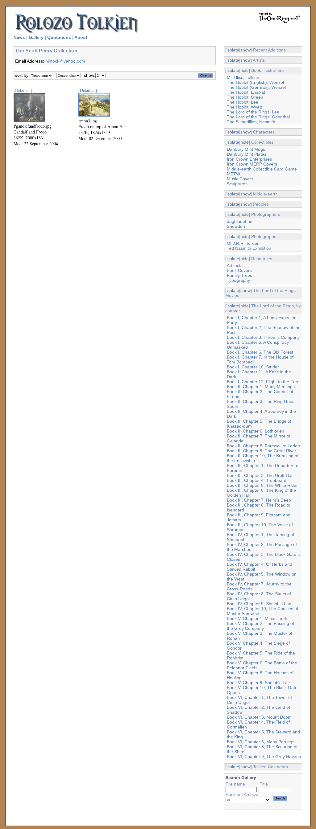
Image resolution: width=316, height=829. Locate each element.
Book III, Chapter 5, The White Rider (262, 485)
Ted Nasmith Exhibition (249, 248)
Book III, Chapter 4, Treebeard (256, 480)
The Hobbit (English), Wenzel (255, 82)
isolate (233, 49)
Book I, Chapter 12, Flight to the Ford (263, 381)
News (19, 37)
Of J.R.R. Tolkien (243, 243)
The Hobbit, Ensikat (246, 92)
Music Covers (240, 178)
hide (244, 70)
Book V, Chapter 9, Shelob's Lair (258, 682)
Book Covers (239, 270)
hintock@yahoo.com (65, 61)
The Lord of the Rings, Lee (253, 111)
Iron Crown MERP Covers (252, 164)
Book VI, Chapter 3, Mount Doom (259, 717)
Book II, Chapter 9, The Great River (261, 450)
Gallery (36, 37)
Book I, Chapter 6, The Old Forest (260, 352)
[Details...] (23, 90)
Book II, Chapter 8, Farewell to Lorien (263, 445)
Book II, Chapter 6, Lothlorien (255, 431)
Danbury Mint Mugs (246, 149)
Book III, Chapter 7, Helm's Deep (259, 500)
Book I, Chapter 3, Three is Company (263, 337)
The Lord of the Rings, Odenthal (258, 116)
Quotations (59, 37)
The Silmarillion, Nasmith (251, 121)
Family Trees (239, 275)
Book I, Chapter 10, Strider (253, 366)
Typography (238, 280)
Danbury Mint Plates (246, 154)
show (245, 49)
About (80, 37)
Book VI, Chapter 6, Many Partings (260, 741)
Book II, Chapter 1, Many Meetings (261, 386)
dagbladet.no (239, 221)
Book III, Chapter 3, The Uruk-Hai (259, 475)
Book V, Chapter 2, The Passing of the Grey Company (260, 626)
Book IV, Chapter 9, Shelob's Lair (259, 603)
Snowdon (236, 226)
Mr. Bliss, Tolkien (243, 77)
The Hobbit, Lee (242, 102)
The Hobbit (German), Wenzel (256, 87)
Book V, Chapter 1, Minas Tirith (257, 618)
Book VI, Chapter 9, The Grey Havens (264, 756)
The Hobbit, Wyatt (244, 107)
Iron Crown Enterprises (249, 159)
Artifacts (235, 265)
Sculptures (237, 183)
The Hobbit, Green (245, 97)
